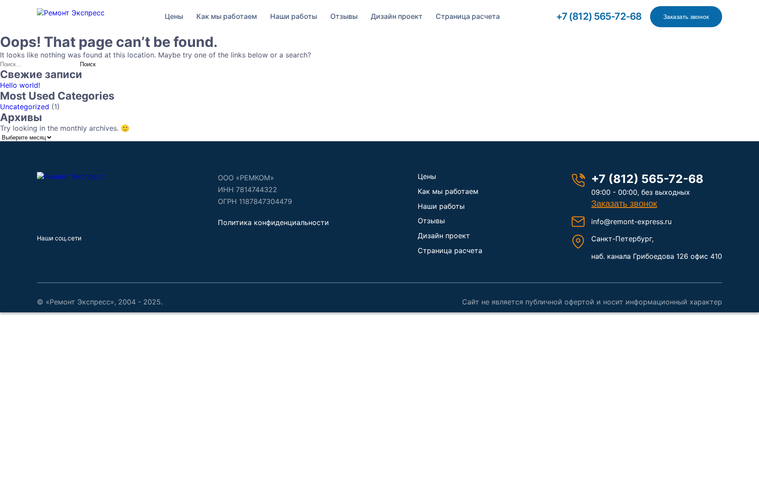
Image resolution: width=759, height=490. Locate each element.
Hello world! (20, 85)
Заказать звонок (686, 16)
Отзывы (344, 16)
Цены (174, 16)
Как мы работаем (226, 16)
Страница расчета (468, 16)
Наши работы (293, 16)
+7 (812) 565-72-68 (598, 16)
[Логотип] (83, 176)
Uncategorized (24, 106)
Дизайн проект (397, 16)
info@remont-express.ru (631, 221)
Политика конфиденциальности (273, 222)
